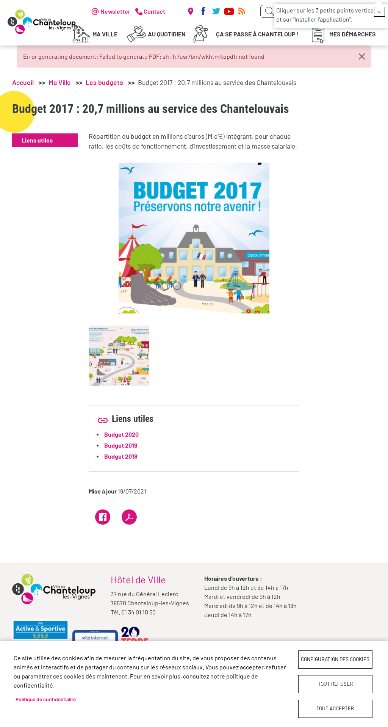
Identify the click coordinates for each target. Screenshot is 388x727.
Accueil (23, 82)
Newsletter (115, 11)
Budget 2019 (121, 445)
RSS (241, 11)
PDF (129, 517)
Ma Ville (104, 34)
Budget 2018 (121, 456)
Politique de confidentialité (46, 699)
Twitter (216, 11)
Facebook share (102, 517)
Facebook (203, 11)
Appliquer (269, 11)
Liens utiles (37, 140)
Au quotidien (167, 34)
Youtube (228, 11)
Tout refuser (335, 683)
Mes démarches (352, 34)
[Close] (362, 56)
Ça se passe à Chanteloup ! (257, 34)
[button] (194, 237)
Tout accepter (335, 708)
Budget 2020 (121, 434)
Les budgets (104, 82)
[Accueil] (42, 21)
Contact (154, 11)
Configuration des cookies (335, 659)
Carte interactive (190, 11)
